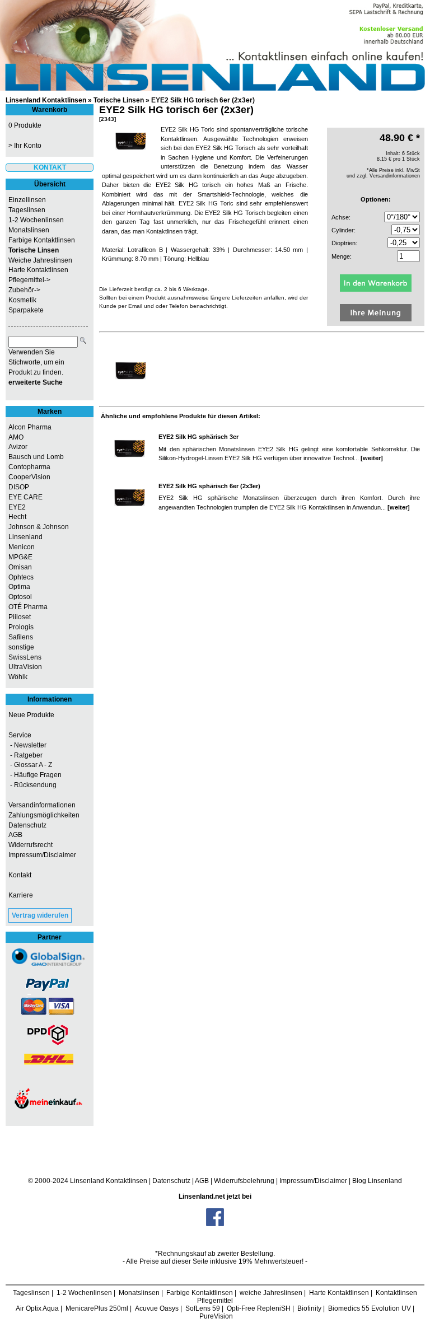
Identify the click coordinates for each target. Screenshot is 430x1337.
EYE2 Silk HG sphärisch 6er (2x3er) (209, 486)
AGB (15, 835)
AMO (16, 437)
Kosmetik (22, 300)
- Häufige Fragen (35, 775)
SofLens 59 (202, 1308)
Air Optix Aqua (37, 1308)
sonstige (21, 647)
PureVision (216, 1316)
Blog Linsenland (377, 1181)
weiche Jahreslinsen (271, 1293)
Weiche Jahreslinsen (40, 260)
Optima (19, 587)
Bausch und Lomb (36, 457)
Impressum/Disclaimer (42, 855)
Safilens (20, 637)
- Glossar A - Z (30, 765)
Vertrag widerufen (40, 915)
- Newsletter (27, 745)
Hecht (17, 517)
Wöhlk (17, 677)
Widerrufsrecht (30, 845)
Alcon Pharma (30, 427)
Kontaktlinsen (126, 1181)
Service (19, 735)
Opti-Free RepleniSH (259, 1308)
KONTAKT (50, 167)
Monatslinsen (28, 230)
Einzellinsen (27, 200)
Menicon (21, 547)
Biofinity (309, 1308)
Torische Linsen (119, 100)
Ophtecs (21, 577)
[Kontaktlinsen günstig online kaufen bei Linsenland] (215, 45)
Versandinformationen (42, 805)
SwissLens (24, 657)
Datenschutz (27, 825)
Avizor (17, 447)
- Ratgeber (25, 755)
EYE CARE (25, 497)
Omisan (20, 567)
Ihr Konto (27, 145)
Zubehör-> (24, 290)
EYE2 (17, 507)
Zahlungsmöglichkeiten (44, 815)
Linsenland (25, 537)
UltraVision (25, 667)
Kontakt (19, 875)
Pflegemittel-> (29, 280)
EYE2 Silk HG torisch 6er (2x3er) (203, 100)
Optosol (20, 597)
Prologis (21, 627)
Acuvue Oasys (157, 1308)
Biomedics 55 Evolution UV (369, 1308)
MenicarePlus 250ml (97, 1308)
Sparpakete (26, 310)
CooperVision (29, 477)
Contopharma (29, 467)
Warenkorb (49, 110)
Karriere (20, 895)
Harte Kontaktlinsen (38, 270)
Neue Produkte (31, 715)
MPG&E (20, 557)
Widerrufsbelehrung (244, 1181)
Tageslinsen (26, 210)
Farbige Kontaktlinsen (41, 240)
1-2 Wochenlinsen (36, 220)
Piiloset (19, 617)
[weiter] (372, 458)
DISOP (18, 487)
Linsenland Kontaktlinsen (46, 100)
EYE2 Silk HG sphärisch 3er (198, 436)
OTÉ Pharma (28, 607)
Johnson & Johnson (38, 527)
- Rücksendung (32, 785)
